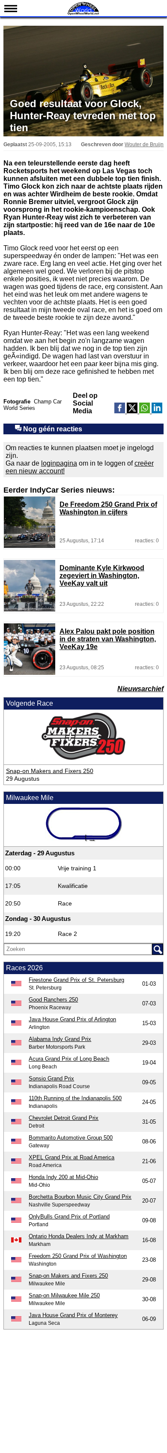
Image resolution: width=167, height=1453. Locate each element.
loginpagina (59, 463)
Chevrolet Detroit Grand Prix (63, 1118)
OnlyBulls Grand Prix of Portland (69, 1216)
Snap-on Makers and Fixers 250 (49, 770)
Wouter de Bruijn (144, 144)
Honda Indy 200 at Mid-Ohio (63, 1177)
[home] (83, 14)
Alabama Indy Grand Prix (60, 1039)
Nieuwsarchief (140, 688)
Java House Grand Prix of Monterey (73, 1315)
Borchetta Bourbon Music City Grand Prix (80, 1197)
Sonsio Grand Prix (51, 1078)
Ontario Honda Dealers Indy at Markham (78, 1236)
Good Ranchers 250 (53, 999)
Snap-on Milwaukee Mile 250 (64, 1295)
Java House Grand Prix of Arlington (72, 1019)
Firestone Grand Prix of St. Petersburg (76, 980)
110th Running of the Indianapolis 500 (75, 1098)
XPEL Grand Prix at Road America (71, 1157)
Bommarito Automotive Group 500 (71, 1137)
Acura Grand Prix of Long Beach (69, 1059)
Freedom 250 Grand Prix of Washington (78, 1256)
